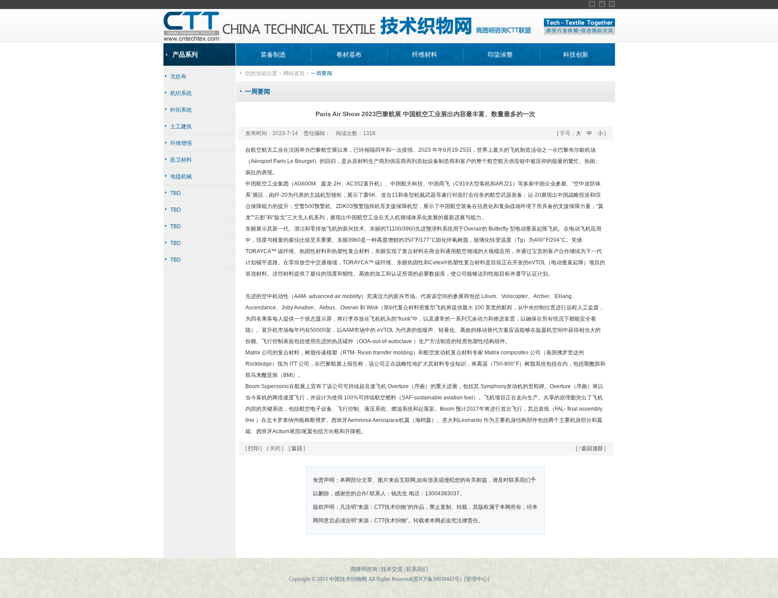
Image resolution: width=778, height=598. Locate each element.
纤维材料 (424, 54)
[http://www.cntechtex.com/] (602, 4)
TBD (175, 193)
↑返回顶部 (591, 448)
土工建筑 (181, 126)
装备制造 (273, 54)
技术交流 (392, 569)
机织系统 (181, 93)
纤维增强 (181, 143)
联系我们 (417, 569)
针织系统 (181, 110)
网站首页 (294, 73)
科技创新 (575, 54)
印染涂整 (500, 54)
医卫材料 (181, 160)
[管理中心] (476, 579)
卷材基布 (349, 54)
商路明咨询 (363, 569)
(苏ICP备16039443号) (436, 579)
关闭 (275, 448)
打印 (253, 448)
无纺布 (178, 76)
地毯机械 (181, 176)
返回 (296, 448)
